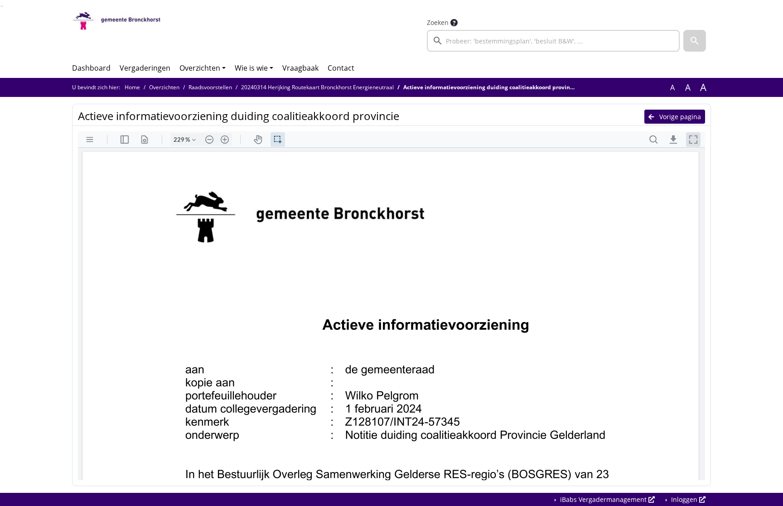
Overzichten (199, 68)
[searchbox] (553, 41)
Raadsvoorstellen (210, 87)
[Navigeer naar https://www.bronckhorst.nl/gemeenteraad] (116, 34)
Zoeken (438, 22)
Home (132, 87)
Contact (341, 68)
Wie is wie (251, 68)
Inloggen (684, 499)
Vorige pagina (679, 116)
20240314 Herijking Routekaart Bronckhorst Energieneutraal (317, 87)
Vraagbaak (300, 68)
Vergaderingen (145, 68)
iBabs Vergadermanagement (603, 499)
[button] (694, 41)
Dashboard (91, 68)
